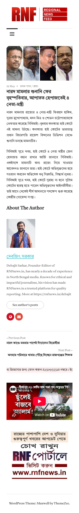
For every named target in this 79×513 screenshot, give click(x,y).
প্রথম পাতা (25, 86)
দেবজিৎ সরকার (20, 256)
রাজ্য (35, 86)
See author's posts (25, 305)
